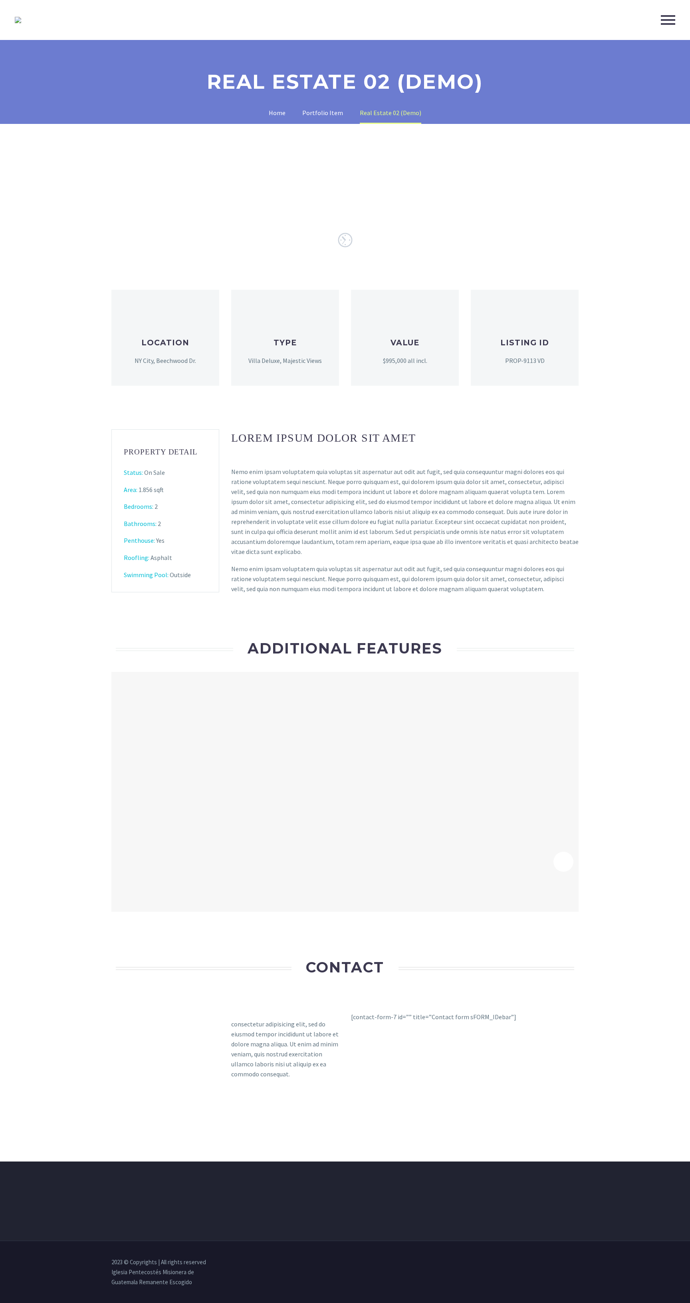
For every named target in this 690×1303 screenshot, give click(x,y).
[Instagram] (555, 1262)
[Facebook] (545, 1262)
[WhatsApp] (576, 1262)
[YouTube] (566, 1262)
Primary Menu (668, 20)
